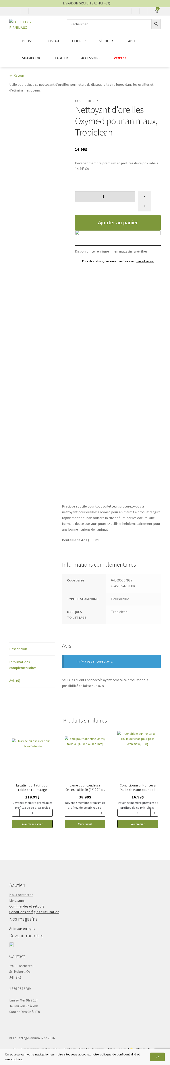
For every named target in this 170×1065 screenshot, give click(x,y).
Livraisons (17, 900)
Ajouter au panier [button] (32, 824)
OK (157, 1057)
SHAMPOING (31, 58)
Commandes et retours (26, 906)
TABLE (131, 41)
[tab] (32, 649)
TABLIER (61, 58)
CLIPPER (79, 41)
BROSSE (28, 41)
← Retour (16, 75)
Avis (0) (14, 680)
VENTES (120, 58)
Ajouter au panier (118, 222)
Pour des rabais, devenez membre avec (118, 261)
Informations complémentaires (23, 665)
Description (18, 649)
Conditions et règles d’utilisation (34, 912)
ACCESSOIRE (90, 58)
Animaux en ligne (22, 928)
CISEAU (53, 41)
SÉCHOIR (106, 41)
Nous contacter (21, 894)
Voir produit (85, 824)
